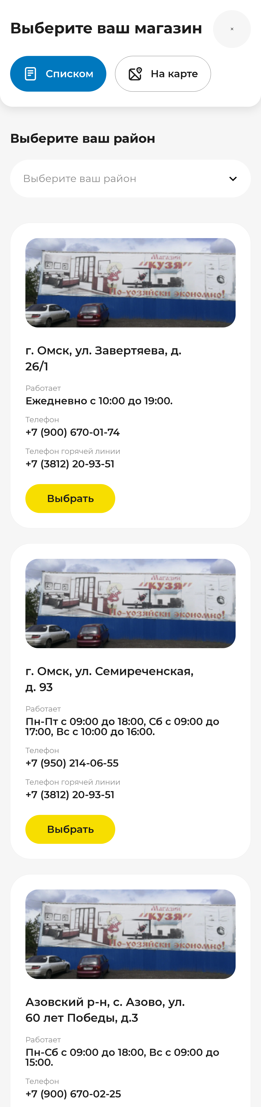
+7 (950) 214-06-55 (72, 763)
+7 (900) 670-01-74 (72, 432)
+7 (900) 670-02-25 (73, 1094)
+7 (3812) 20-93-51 (70, 464)
